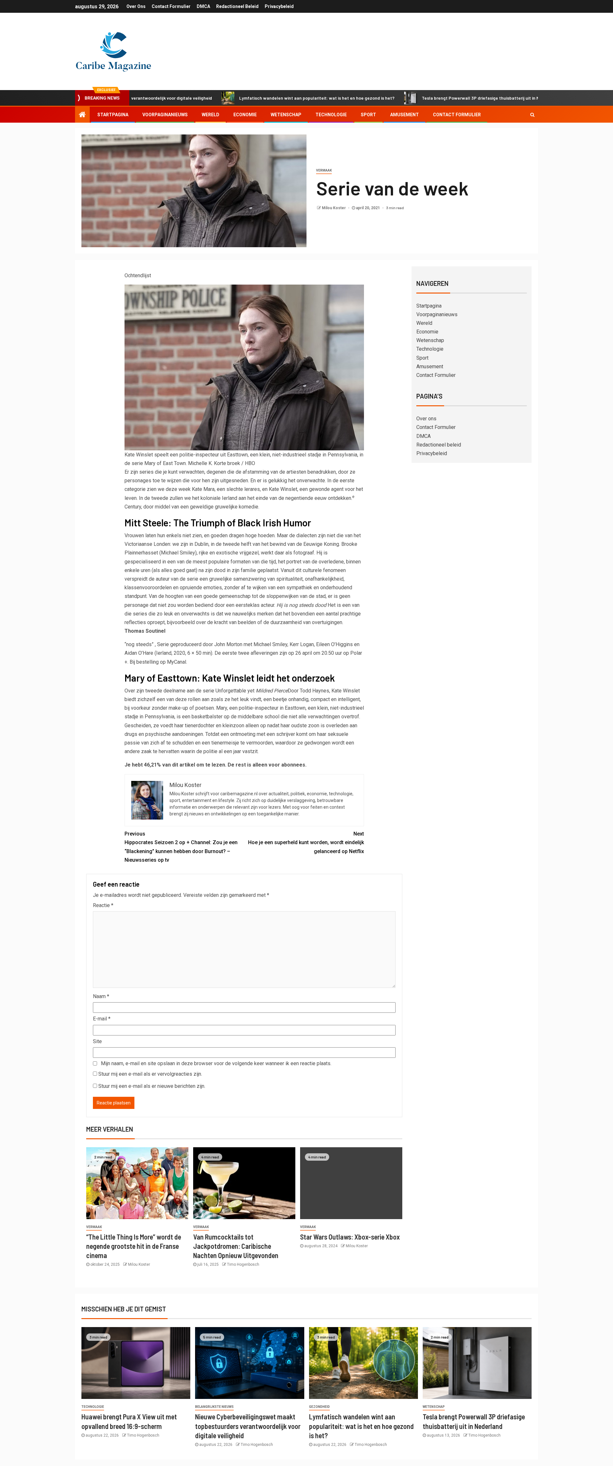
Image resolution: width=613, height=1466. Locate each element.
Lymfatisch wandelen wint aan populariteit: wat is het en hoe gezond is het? (262, 98)
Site (97, 1041)
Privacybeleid (279, 6)
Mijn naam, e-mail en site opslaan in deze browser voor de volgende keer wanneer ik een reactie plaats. (216, 1063)
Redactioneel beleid (237, 6)
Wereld (210, 114)
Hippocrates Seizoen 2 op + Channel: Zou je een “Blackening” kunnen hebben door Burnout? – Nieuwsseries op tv (181, 847)
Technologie (331, 114)
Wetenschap (286, 114)
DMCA (203, 6)
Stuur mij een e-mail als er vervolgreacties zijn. (150, 1074)
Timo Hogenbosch (243, 1264)
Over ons (136, 6)
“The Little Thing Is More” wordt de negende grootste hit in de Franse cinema (133, 1246)
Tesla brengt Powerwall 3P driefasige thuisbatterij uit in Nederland (435, 98)
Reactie (103, 905)
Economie (245, 114)
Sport (368, 114)
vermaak (324, 170)
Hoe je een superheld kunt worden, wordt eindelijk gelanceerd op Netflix (306, 842)
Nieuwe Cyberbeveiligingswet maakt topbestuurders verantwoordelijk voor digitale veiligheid (247, 1425)
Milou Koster (334, 208)
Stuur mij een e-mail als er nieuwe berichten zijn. (151, 1086)
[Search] (532, 115)
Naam (101, 996)
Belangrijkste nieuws (214, 1407)
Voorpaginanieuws (165, 114)
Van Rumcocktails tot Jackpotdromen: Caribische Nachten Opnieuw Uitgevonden (235, 1246)
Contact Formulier (171, 6)
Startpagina (112, 114)
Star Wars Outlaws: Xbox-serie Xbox (350, 1237)
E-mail (101, 1019)
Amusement (404, 114)
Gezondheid (319, 1407)
